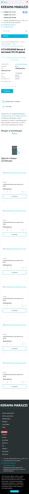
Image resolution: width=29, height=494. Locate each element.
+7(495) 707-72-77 (9, 15)
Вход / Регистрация (23, 2)
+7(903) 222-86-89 (9, 17)
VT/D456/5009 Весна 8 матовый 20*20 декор (13, 185)
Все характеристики (6, 81)
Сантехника (5, 424)
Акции (4, 432)
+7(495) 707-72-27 (9, 12)
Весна (14, 43)
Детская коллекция (6, 43)
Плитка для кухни (7, 416)
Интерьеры (5, 451)
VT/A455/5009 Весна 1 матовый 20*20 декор (13, 337)
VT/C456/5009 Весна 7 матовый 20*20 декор (13, 223)
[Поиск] (26, 31)
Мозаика (4, 421)
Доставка (9, 106)
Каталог (5, 36)
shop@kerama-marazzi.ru (9, 24)
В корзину (7, 91)
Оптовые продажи (8, 26)
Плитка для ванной (8, 413)
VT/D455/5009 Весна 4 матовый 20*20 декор (13, 299)
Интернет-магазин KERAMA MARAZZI (10, 41)
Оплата (4, 437)
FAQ (3, 445)
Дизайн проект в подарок (12, 101)
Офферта (4, 448)
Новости (4, 443)
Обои (3, 427)
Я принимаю (14, 491)
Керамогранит (6, 418)
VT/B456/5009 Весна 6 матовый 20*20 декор (13, 261)
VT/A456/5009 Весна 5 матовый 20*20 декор (13, 375)
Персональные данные (9, 465)
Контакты (5, 454)
